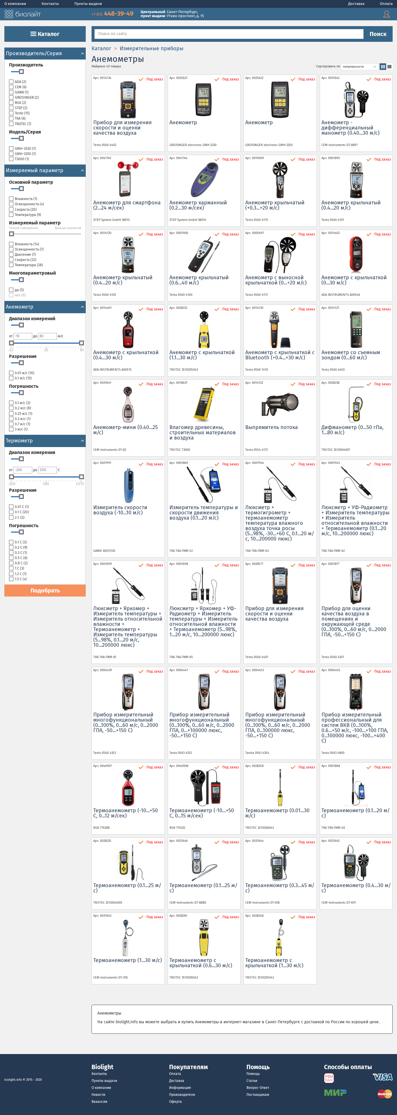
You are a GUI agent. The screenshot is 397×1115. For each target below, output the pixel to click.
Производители (182, 1095)
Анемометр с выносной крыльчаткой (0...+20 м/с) (276, 280)
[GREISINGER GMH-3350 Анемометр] (280, 99)
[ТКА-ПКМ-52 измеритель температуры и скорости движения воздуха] (204, 484)
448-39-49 (113, 13)
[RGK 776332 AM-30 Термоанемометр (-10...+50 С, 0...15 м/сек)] (204, 787)
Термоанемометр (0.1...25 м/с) (127, 888)
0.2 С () (21, 547)
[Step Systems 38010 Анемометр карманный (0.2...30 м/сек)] (204, 180)
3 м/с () (21, 429)
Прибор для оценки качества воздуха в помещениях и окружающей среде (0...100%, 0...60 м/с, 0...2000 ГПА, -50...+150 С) (353, 621)
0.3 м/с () (23, 419)
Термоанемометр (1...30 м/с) (127, 960)
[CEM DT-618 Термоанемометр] (280, 862)
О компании (15, 3)
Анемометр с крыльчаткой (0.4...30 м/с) (126, 355)
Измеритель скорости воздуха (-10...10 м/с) (120, 510)
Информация (180, 1088)
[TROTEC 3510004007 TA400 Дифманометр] (356, 404)
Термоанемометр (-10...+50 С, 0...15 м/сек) (201, 813)
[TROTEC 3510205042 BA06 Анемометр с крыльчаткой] (204, 329)
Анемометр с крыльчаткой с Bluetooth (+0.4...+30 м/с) (280, 355)
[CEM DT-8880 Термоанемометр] (204, 862)
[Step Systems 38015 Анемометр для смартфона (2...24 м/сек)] (128, 180)
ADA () (20, 82)
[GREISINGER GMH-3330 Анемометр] (204, 99)
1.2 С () (20, 574)
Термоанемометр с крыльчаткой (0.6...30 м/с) (200, 963)
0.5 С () (21, 558)
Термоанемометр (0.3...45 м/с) (279, 888)
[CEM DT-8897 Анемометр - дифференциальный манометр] (356, 99)
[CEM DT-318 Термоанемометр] (128, 937)
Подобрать (45, 590)
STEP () (21, 108)
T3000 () (22, 159)
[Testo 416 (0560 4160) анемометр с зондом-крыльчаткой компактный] (204, 254)
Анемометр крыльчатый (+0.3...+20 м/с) (275, 205)
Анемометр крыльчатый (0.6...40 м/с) (199, 280)
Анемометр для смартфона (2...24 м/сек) (127, 205)
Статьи (251, 1081)
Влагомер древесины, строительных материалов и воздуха (202, 432)
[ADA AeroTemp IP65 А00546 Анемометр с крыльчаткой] (356, 254)
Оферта (175, 1102)
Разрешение (23, 356)
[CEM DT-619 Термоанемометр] (356, 862)
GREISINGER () (27, 98)
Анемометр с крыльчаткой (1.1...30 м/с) (202, 355)
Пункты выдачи (88, 3)
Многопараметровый (32, 273)
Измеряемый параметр (35, 223)
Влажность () (26, 199)
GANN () (21, 92)
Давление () (25, 255)
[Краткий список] (389, 66)
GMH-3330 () (25, 149)
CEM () (20, 87)
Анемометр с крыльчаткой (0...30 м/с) (354, 280)
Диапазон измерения (32, 452)
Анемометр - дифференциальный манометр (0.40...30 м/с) (350, 127)
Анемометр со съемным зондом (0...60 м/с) (350, 355)
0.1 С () (22, 512)
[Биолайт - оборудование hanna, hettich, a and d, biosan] (22, 13)
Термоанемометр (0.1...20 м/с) (355, 813)
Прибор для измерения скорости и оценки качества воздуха (122, 127)
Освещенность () (29, 204)
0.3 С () (21, 553)
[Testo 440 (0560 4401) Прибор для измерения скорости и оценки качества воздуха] (280, 585)
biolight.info (13, 1080)
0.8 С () (21, 563)
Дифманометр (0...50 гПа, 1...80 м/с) (352, 430)
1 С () (19, 568)
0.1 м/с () (23, 378)
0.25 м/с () (23, 414)
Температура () (28, 215)
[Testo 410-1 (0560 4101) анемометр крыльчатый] (356, 180)
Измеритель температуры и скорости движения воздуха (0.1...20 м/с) (203, 512)
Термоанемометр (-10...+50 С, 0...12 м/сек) (125, 813)
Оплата (386, 3)
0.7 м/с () (22, 424)
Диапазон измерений (32, 318)
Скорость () (26, 210)
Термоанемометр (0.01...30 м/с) (277, 813)
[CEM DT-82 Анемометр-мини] (128, 404)
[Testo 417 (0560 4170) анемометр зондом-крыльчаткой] (280, 180)
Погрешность (23, 386)
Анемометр (183, 122)
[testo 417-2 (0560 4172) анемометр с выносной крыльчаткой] (280, 254)
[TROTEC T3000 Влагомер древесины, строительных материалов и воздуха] (204, 404)
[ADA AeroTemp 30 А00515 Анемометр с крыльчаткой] (128, 329)
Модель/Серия (25, 132)
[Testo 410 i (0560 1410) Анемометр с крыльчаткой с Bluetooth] (280, 329)
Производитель (26, 65)
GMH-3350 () (25, 154)
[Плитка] (383, 66)
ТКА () (20, 118)
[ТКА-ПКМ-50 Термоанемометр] (356, 787)
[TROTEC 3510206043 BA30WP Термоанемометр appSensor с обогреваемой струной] (280, 787)
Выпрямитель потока (271, 427)
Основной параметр (31, 182)
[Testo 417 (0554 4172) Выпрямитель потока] (280, 404)
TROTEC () (23, 124)
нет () (20, 295)
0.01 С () (22, 507)
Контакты (51, 3)
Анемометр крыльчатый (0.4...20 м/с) (351, 205)
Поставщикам (257, 1095)
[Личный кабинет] (386, 14)
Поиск (378, 33)
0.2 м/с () (23, 408)
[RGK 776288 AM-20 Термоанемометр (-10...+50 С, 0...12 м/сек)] (128, 787)
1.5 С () (21, 579)
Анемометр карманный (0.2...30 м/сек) (198, 205)
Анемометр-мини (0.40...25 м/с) (125, 430)
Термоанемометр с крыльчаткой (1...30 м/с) (274, 963)
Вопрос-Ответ (257, 1088)
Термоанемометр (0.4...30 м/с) (356, 888)
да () (19, 290)
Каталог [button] (48, 33)
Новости (98, 1095)
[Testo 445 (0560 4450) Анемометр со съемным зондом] (356, 329)
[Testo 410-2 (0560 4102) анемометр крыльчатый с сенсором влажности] (128, 254)
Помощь (253, 1074)
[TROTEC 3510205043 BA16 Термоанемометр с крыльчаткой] (280, 937)
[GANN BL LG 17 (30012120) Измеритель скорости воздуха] (128, 484)
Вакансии (99, 1102)
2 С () (19, 518)
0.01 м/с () (24, 373)
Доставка (356, 3)
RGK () (20, 103)
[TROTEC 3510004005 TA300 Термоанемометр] (128, 862)
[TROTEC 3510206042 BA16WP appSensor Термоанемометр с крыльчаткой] (204, 937)
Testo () (22, 113)
